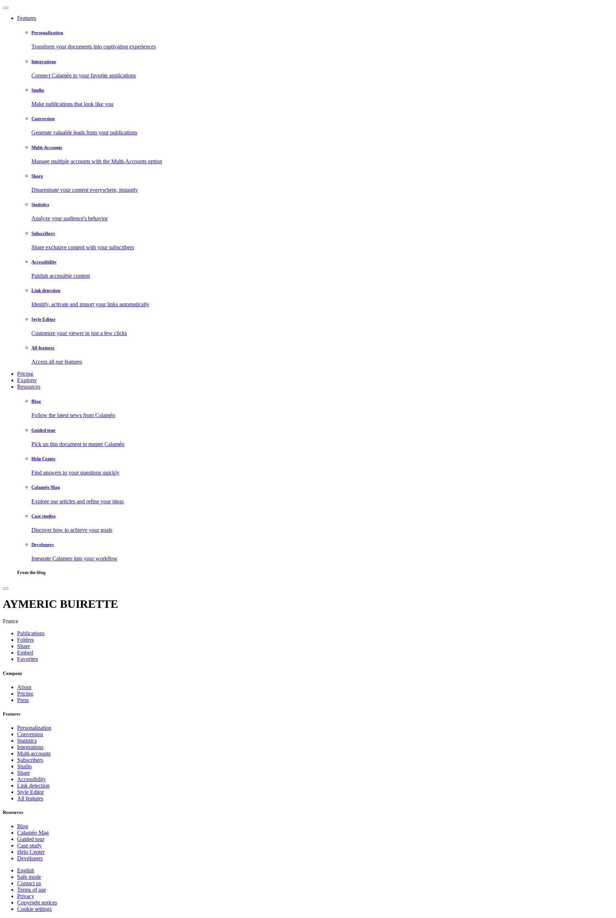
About (24, 687)
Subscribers (30, 760)
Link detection (33, 786)
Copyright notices (37, 902)
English (25, 870)
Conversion (30, 734)
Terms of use (31, 890)
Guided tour (30, 839)
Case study (29, 845)
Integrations (30, 747)
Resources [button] (28, 387)
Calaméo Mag (33, 833)
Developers (30, 858)
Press (23, 700)
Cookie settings (34, 909)
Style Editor (30, 792)
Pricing (25, 374)
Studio (24, 766)
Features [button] (26, 18)
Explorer (27, 380)
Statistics (27, 741)
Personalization (34, 728)
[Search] (6, 589)
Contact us (29, 883)
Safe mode (29, 877)
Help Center (31, 852)
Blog (22, 826)
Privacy (25, 896)
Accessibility (31, 779)
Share (23, 773)
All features (30, 798)
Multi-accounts (34, 753)
